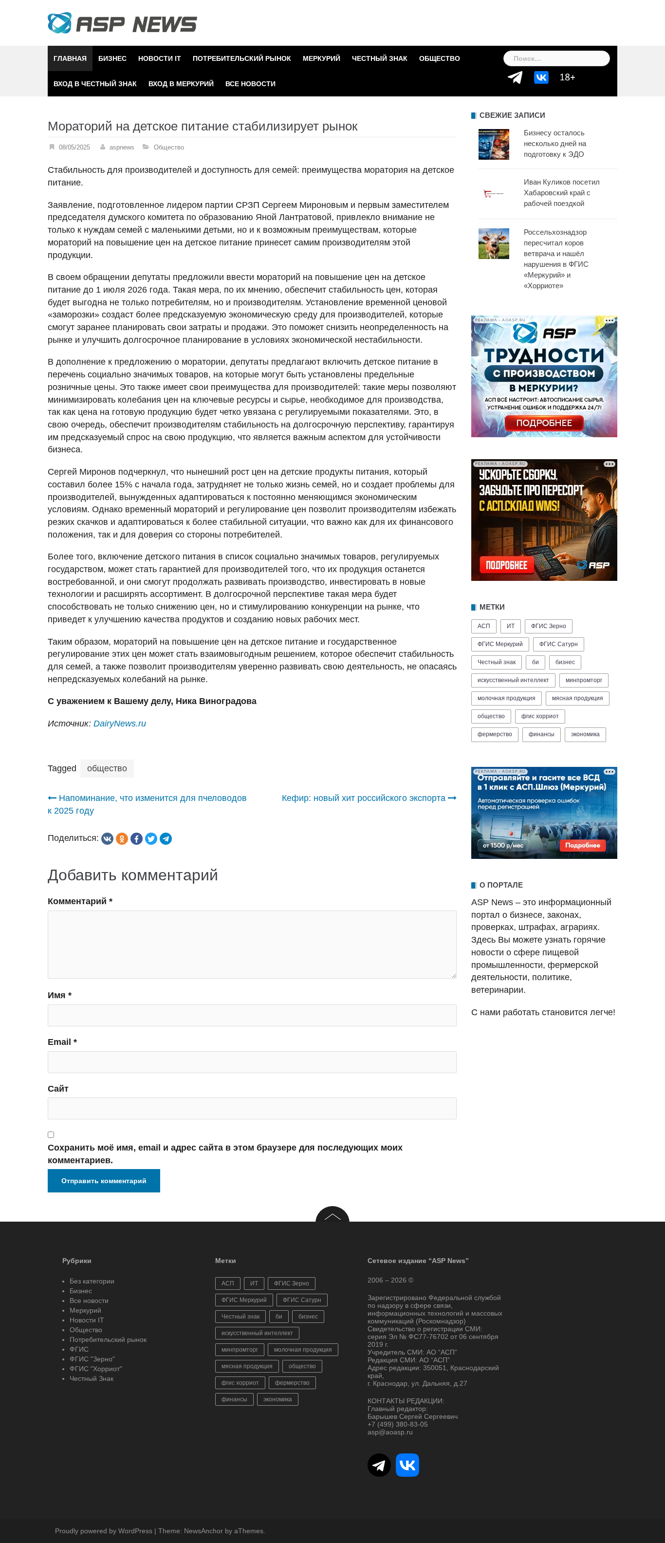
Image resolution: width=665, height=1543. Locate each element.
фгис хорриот (540, 716)
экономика (585, 734)
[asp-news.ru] (122, 22)
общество (107, 768)
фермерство (495, 734)
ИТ (511, 626)
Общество (439, 58)
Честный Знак (379, 58)
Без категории (92, 1281)
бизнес (565, 662)
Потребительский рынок (242, 58)
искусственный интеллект (513, 680)
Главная (70, 58)
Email (62, 1042)
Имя (60, 995)
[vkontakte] (107, 839)
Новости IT (159, 58)
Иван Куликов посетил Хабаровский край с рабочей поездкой (562, 192)
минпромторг (584, 680)
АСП (484, 626)
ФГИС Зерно (548, 626)
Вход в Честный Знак (95, 84)
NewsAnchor (203, 1531)
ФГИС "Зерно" (92, 1359)
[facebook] (136, 839)
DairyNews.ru (120, 723)
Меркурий (321, 58)
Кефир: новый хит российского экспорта (363, 798)
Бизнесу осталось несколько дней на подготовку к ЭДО (555, 143)
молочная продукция (507, 698)
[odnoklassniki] (122, 839)
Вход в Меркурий (181, 84)
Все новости (250, 84)
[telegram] (166, 839)
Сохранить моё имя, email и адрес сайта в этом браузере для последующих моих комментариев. (225, 1154)
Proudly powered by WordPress (103, 1531)
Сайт (58, 1089)
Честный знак (497, 662)
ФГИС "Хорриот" (96, 1369)
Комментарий (80, 901)
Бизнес (112, 58)
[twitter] (151, 839)
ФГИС (79, 1349)
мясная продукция (577, 698)
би (535, 662)
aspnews (122, 147)
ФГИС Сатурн (558, 644)
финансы (541, 734)
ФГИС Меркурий (500, 644)
